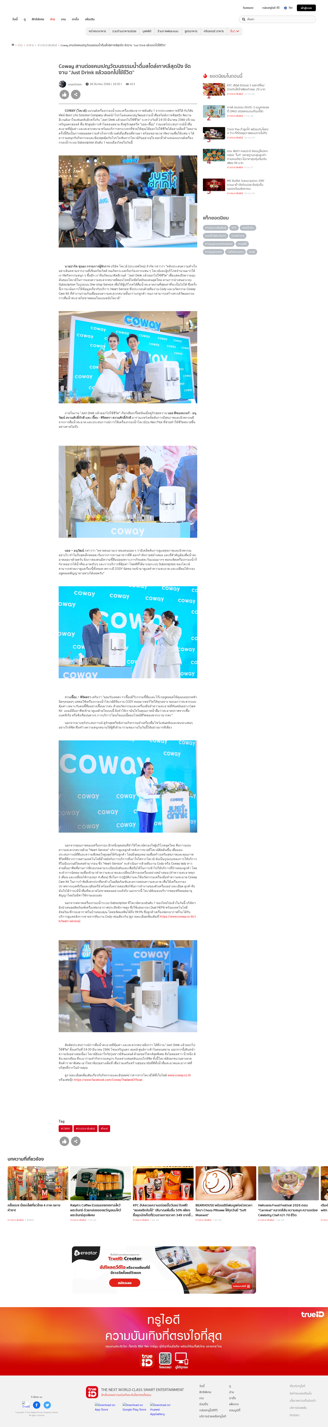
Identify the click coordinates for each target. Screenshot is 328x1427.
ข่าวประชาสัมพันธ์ (47, 45)
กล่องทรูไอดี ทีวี (270, 8)
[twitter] (47, 1405)
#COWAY (65, 1128)
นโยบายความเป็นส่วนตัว (303, 1401)
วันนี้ (15, 19)
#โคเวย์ (104, 1128)
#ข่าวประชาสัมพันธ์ (85, 1128)
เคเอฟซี (242, 244)
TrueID (23, 8)
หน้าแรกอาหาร (97, 31)
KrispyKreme (213, 252)
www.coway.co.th (179, 1075)
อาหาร (30, 45)
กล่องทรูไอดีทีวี (208, 1410)
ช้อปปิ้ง (203, 1404)
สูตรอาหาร (191, 31)
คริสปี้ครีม (248, 228)
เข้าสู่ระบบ (306, 8)
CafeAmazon (235, 252)
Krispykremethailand (219, 244)
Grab (252, 252)
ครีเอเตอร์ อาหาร (214, 31)
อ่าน (52, 19)
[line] (26, 1405)
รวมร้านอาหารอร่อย (124, 31)
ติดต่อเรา (295, 1415)
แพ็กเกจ (234, 1404)
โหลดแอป (248, 8)
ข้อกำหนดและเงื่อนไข (301, 1394)
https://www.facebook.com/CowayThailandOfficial (108, 1080)
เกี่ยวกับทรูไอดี (297, 1386)
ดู (25, 19)
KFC (234, 228)
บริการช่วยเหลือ (298, 1408)
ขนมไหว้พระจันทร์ (215, 235)
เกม (63, 19)
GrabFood (237, 235)
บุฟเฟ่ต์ (147, 31)
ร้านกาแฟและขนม (168, 31)
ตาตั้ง (75, 19)
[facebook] (36, 1405)
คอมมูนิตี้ (234, 1410)
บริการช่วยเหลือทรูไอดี (212, 1416)
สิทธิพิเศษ (38, 19)
